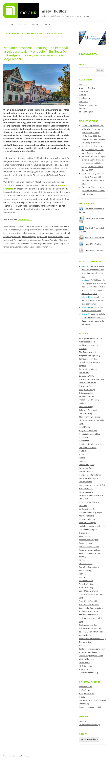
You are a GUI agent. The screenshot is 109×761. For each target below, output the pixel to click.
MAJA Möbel (42, 236)
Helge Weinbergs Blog (88, 430)
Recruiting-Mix (56, 240)
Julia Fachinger (88, 297)
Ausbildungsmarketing (88, 345)
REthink (82, 573)
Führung (82, 94)
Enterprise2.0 (84, 91)
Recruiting (24, 229)
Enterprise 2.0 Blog (87, 389)
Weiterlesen (25, 219)
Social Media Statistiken (89, 604)
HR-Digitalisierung (13, 236)
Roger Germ (87, 307)
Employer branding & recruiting (92, 379)
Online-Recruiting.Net (88, 529)
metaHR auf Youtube (94, 250)
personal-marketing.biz (88, 539)
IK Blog (82, 457)
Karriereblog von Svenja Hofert (92, 485)
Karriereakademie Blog (88, 478)
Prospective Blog (86, 563)
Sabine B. (85, 314)
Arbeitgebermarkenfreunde (90, 338)
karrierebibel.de (85, 481)
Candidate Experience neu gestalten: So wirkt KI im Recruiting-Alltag (93, 190)
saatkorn (83, 577)
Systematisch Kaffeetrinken (90, 628)
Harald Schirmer (86, 427)
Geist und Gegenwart (88, 410)
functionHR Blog (86, 406)
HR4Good (83, 454)
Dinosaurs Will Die (86, 376)
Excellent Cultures (86, 396)
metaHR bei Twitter (93, 244)
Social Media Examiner (88, 591)
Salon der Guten (86, 580)
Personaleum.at (85, 543)
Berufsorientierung (54, 233)
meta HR (35, 24)
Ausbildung (40, 233)
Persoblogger (84, 536)
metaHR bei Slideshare (94, 237)
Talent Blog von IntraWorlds (91, 631)
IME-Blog (83, 461)
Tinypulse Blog (85, 642)
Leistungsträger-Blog (88, 509)
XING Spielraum (85, 666)
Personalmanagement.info (90, 707)
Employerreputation (87, 382)
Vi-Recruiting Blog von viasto (91, 655)
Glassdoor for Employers (89, 417)
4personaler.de (85, 686)
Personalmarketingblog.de (90, 550)
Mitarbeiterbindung (56, 236)
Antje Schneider (60, 229)
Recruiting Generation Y (89, 567)
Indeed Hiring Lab (86, 464)
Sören (84, 266)
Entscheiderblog (86, 393)
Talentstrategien (86, 111)
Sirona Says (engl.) (86, 587)
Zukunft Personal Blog (88, 672)
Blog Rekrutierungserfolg (89, 355)
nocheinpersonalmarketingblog (92, 526)
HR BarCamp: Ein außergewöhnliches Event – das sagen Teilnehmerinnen (93, 129)
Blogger (22, 24)
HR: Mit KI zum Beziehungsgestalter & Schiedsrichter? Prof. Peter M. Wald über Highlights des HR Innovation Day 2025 (93, 163)
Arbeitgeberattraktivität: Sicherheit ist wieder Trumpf (93, 300)
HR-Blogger (84, 440)
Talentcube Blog (86, 635)
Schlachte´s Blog (86, 584)
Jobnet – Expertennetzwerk (90, 475)
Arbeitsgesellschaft (87, 341)
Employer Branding (87, 88)
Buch (47, 24)
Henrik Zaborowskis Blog (89, 434)
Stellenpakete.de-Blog (88, 625)
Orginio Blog (84, 533)
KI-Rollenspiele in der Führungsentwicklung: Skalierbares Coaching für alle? (93, 149)
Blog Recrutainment (87, 352)
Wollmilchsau (84, 662)
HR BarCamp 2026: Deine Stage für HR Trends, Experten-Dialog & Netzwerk (93, 139)
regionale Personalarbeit (27, 243)
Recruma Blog (85, 570)
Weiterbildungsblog (87, 659)
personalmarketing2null (89, 546)
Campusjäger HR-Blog (88, 359)
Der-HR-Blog (84, 372)
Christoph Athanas (51, 226)
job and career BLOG (87, 471)
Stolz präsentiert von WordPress (16, 756)
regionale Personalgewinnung (50, 243)
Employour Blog (86, 386)
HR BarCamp (84, 690)
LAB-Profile (83, 101)
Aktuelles (83, 84)
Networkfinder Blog (87, 519)
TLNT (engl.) (84, 645)
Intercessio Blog (85, 468)
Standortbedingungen (24, 247)
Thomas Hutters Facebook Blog (92, 638)
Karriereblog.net (86, 488)
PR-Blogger (83, 560)
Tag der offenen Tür (43, 247)
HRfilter (82, 697)
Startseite (8, 24)
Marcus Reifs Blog (86, 515)
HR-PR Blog (84, 451)
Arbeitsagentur (28, 233)
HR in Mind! (84, 437)
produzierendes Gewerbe (38, 240)
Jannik (84, 280)
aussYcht (83, 348)
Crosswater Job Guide (88, 369)
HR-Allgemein (13, 229)
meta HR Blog (54, 11)
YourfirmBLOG (85, 669)
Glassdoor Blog (85, 413)
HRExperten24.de (86, 693)
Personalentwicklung (88, 105)
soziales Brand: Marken (88, 614)
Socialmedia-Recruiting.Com (91, 608)
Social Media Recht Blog (89, 601)
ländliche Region (29, 236)
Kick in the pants (86, 492)
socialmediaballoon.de (88, 611)
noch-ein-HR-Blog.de (87, 522)
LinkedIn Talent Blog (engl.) (90, 512)
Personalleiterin (20, 240)
